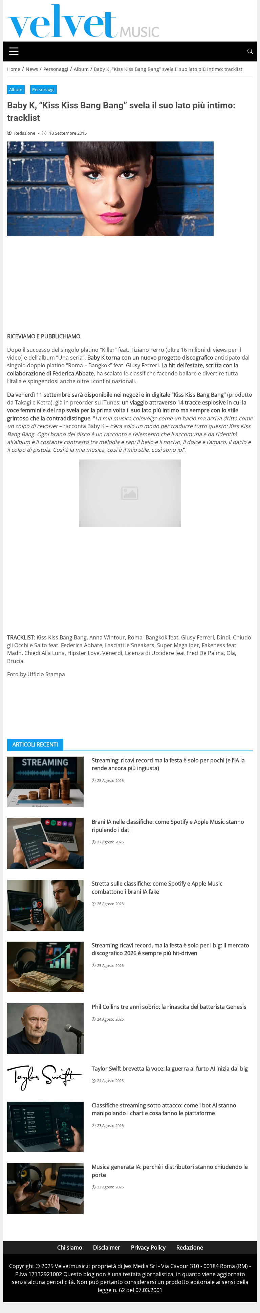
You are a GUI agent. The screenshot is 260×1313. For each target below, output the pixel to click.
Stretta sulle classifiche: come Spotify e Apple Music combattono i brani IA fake (157, 887)
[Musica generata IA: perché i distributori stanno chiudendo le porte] (45, 1188)
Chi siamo (69, 1247)
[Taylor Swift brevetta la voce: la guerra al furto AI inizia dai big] (45, 1078)
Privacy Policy (148, 1247)
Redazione (189, 1247)
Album (15, 89)
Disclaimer (106, 1247)
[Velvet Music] (83, 20)
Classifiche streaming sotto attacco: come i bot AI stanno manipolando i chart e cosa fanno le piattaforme (164, 1109)
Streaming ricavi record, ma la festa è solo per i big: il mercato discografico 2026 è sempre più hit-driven (170, 949)
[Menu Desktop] (14, 51)
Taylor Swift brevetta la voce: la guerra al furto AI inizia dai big (170, 1068)
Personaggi (43, 89)
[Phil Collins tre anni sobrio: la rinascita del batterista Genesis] (45, 1028)
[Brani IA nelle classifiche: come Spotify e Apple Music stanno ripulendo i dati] (45, 843)
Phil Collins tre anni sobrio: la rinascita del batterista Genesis (169, 1006)
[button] (250, 51)
